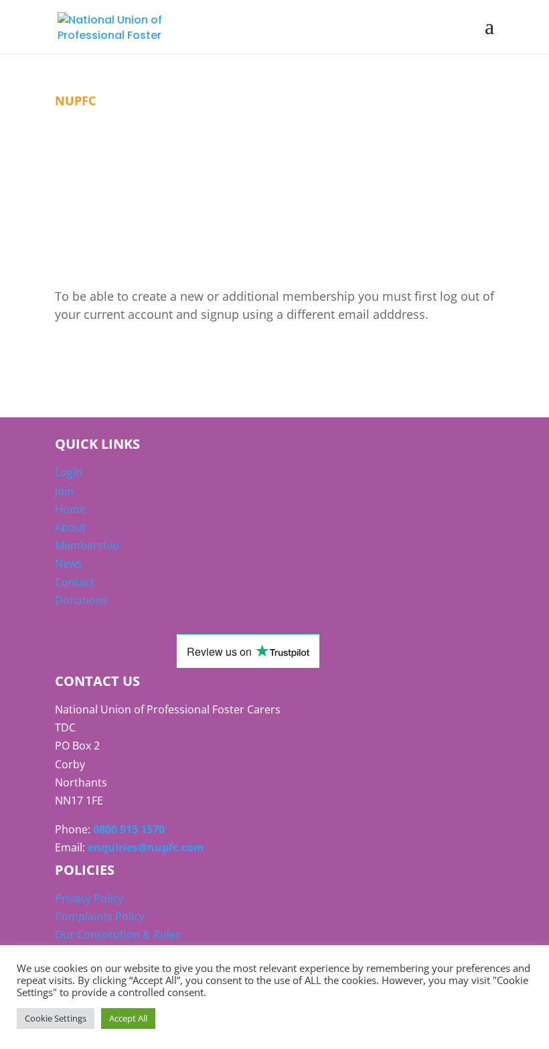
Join (64, 491)
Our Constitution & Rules (118, 934)
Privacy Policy (89, 898)
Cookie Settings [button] (55, 1018)
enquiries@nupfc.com (146, 847)
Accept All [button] (128, 1018)
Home (70, 509)
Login (68, 472)
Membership (87, 545)
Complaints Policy (100, 916)
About (70, 527)
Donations (81, 600)
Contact (74, 582)
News (68, 563)
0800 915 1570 (129, 829)
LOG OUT (104, 360)
